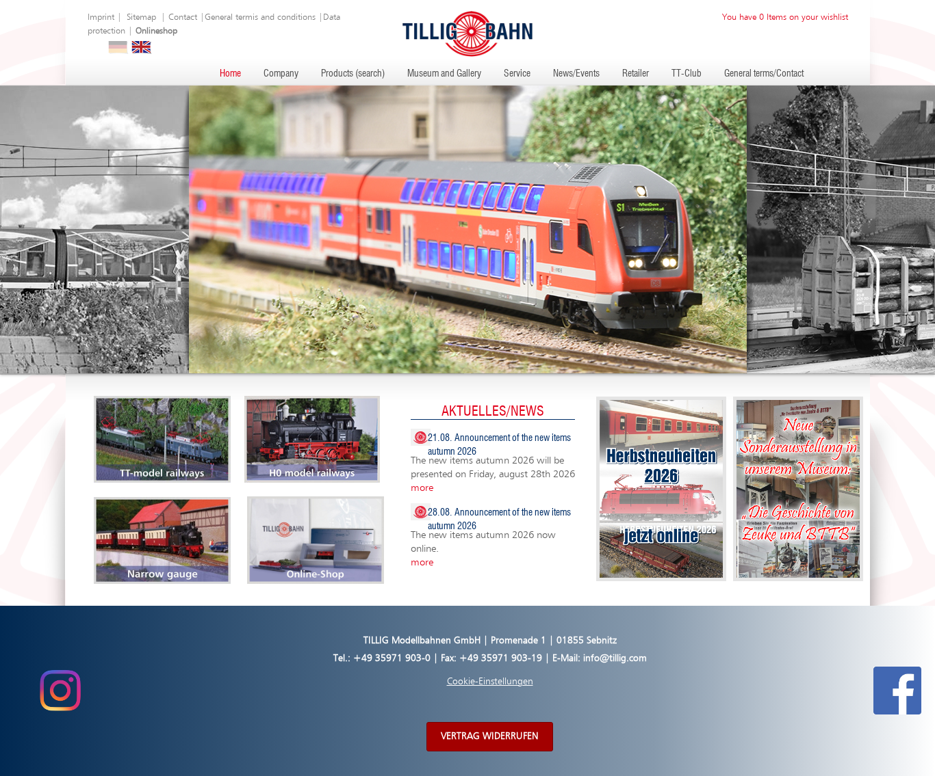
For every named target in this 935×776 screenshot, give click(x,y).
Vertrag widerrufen (490, 736)
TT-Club (686, 74)
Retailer (635, 74)
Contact (182, 17)
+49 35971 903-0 (392, 658)
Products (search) (353, 74)
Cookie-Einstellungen (490, 681)
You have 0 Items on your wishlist (785, 17)
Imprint (101, 17)
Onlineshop (156, 31)
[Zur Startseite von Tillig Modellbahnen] (467, 33)
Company (281, 74)
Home (230, 74)
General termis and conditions (260, 17)
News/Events (576, 74)
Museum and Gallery (444, 74)
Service (517, 74)
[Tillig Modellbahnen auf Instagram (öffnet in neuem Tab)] (60, 690)
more (422, 488)
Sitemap (141, 17)
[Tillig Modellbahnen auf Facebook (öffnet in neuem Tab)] (897, 690)
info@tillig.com (615, 658)
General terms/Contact (764, 74)
